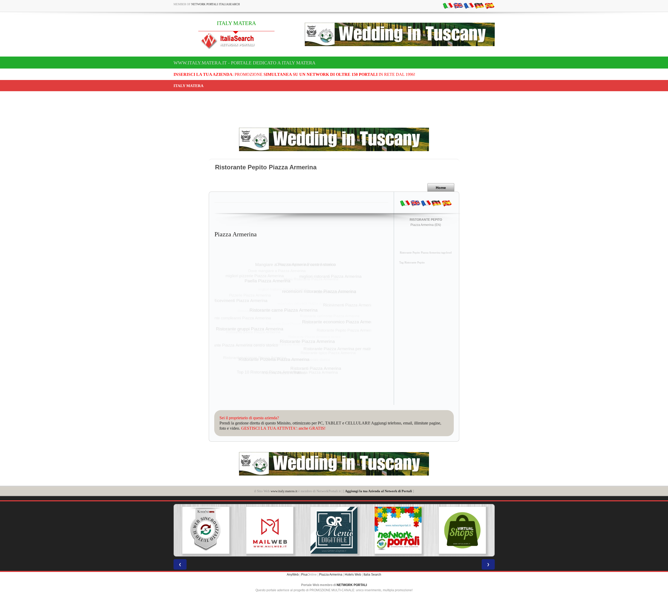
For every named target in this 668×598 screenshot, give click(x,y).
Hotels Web (353, 574)
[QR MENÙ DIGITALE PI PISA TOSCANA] (334, 530)
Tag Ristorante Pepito (412, 262)
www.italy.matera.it (284, 491)
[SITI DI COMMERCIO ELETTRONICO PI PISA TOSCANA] (462, 530)
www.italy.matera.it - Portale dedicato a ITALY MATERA (244, 62)
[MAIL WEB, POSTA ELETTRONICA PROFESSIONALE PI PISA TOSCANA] (269, 530)
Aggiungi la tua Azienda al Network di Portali (378, 491)
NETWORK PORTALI (352, 585)
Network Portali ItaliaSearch (215, 4)
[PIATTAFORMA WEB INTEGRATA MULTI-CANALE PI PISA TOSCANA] (205, 530)
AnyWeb (293, 574)
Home (441, 188)
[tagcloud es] (489, 5)
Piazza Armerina (330, 574)
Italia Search (372, 574)
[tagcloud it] (448, 5)
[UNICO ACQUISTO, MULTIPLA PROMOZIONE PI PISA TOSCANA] (398, 530)
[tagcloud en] (458, 5)
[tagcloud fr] (468, 5)
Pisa (304, 574)
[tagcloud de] (479, 5)
